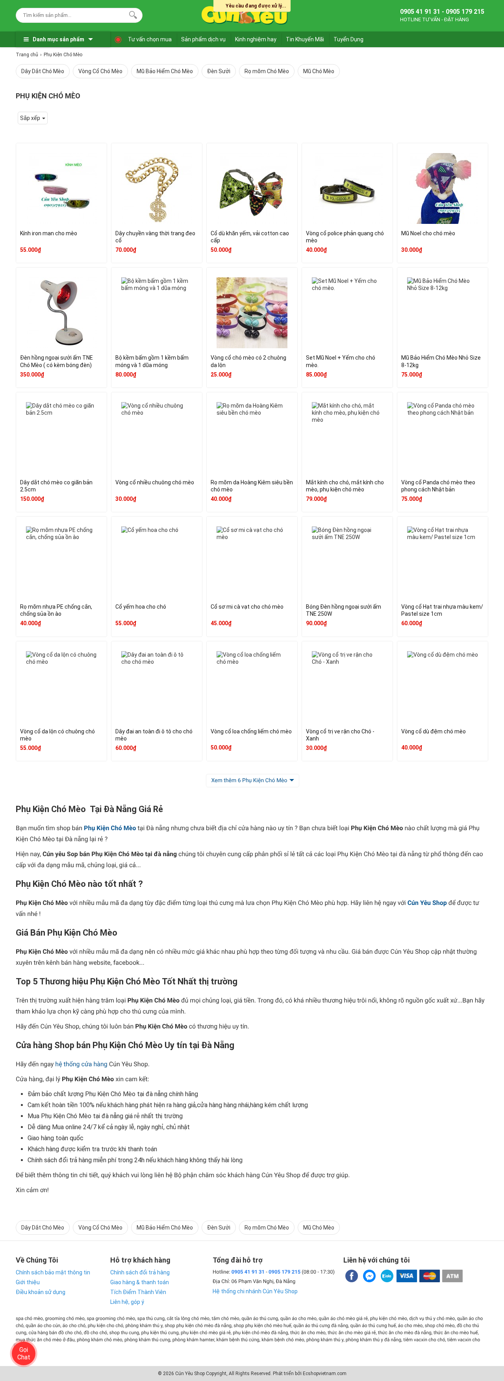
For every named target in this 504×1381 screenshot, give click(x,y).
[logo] (245, 14)
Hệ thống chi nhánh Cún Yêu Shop (255, 1291)
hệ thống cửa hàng (81, 1064)
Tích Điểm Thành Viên (138, 1292)
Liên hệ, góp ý (127, 1302)
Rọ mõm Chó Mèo (267, 71)
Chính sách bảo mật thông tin (53, 1272)
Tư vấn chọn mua (150, 39)
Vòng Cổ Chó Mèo (100, 71)
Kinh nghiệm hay (255, 39)
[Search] (131, 14)
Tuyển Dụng (348, 39)
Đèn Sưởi (218, 71)
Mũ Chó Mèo (318, 71)
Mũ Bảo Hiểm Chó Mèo (165, 71)
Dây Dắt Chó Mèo (42, 71)
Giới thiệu (28, 1282)
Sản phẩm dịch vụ (203, 39)
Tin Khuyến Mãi (305, 39)
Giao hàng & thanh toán (139, 1282)
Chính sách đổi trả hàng (140, 1272)
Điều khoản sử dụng (40, 1292)
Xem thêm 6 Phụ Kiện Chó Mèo (249, 780)
